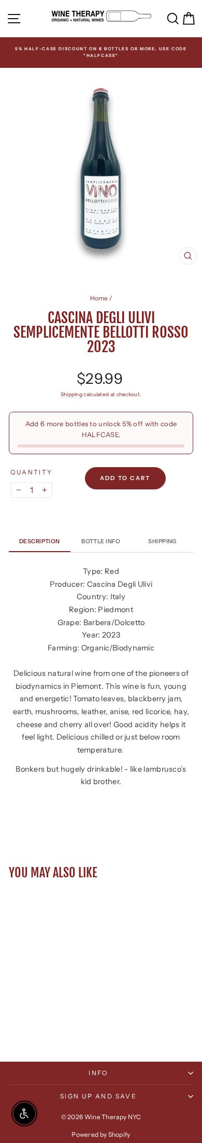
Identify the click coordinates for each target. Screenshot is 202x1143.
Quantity (31, 472)
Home (99, 298)
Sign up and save (98, 1096)
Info (98, 1073)
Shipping (71, 394)
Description (39, 541)
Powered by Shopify (100, 1134)
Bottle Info (101, 541)
